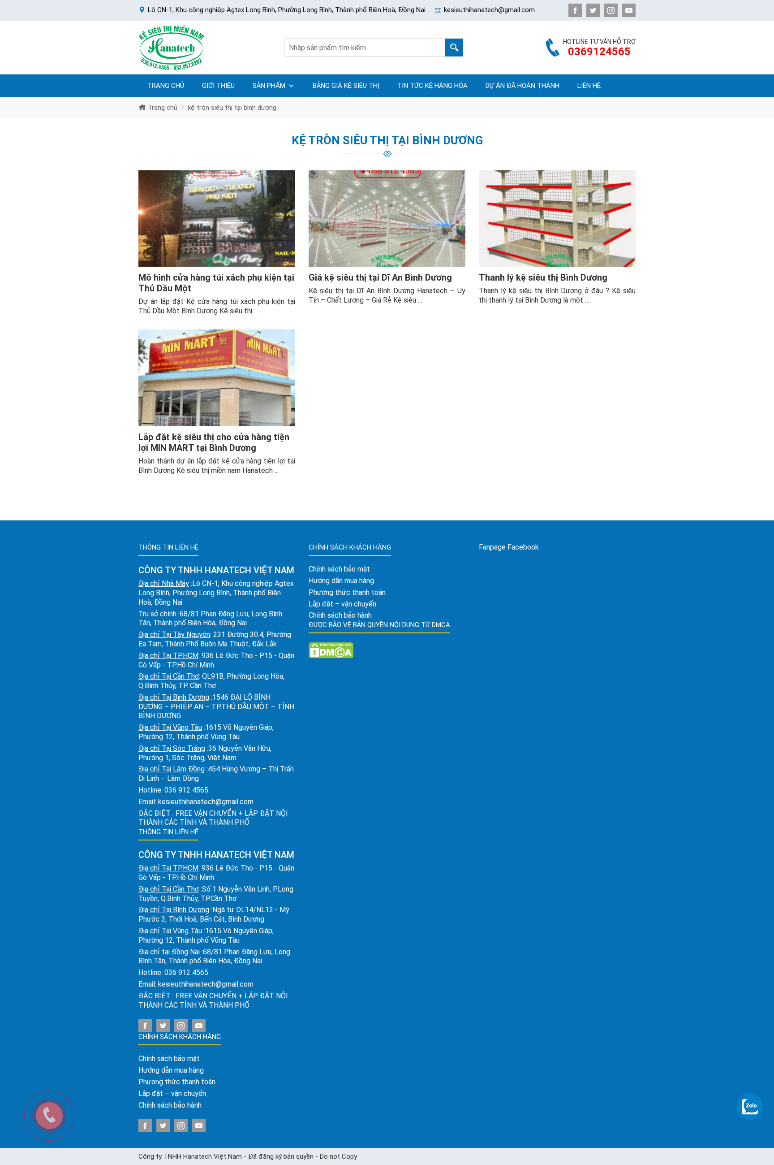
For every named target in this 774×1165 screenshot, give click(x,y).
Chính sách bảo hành (170, 1105)
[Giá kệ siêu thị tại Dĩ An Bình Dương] (387, 218)
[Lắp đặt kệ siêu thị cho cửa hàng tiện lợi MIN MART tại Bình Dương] (216, 377)
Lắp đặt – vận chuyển (172, 1093)
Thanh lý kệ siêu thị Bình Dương (543, 277)
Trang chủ (165, 86)
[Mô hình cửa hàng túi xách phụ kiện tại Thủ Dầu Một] (216, 218)
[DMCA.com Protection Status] (331, 649)
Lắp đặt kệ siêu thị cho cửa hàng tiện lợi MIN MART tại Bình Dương (213, 442)
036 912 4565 (186, 790)
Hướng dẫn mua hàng (171, 1070)
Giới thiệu (218, 86)
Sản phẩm (269, 86)
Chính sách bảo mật (169, 1058)
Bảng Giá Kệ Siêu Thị (346, 86)
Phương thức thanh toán (176, 1082)
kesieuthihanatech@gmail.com (206, 801)
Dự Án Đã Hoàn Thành (522, 86)
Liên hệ (589, 86)
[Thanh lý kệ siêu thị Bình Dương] (557, 218)
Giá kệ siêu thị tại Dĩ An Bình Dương (380, 277)
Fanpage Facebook (509, 547)
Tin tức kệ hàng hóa (432, 86)
